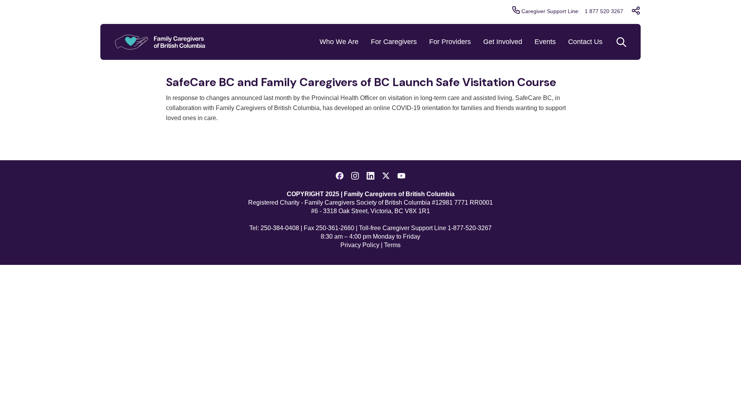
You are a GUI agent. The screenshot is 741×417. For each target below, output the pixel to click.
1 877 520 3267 (604, 11)
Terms (392, 245)
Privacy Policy (359, 245)
